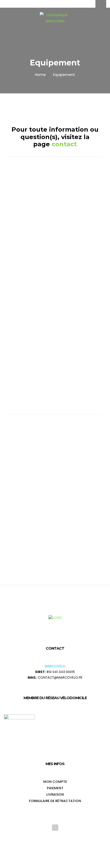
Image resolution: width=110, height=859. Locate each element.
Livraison (55, 794)
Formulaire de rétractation (55, 800)
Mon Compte (55, 781)
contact (64, 144)
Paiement (55, 788)
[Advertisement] (55, 224)
